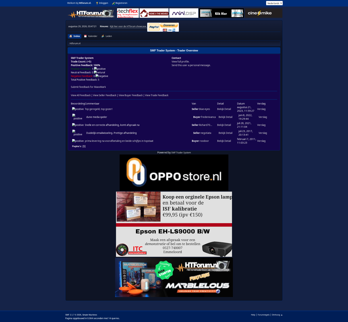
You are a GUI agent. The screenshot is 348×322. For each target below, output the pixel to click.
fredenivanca (208, 117)
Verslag (261, 109)
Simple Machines (89, 315)
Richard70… (205, 125)
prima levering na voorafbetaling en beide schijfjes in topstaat (119, 141)
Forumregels (264, 314)
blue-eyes (204, 109)
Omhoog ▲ (277, 314)
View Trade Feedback (156, 95)
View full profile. (181, 61)
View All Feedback (81, 95)
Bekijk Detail (224, 109)
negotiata (205, 133)
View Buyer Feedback (131, 95)
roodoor (204, 141)
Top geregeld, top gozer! (99, 109)
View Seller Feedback (104, 95)
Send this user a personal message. (191, 65)
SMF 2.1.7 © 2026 (73, 315)
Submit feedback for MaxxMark (88, 87)
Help (253, 314)
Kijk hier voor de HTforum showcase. (128, 26)
